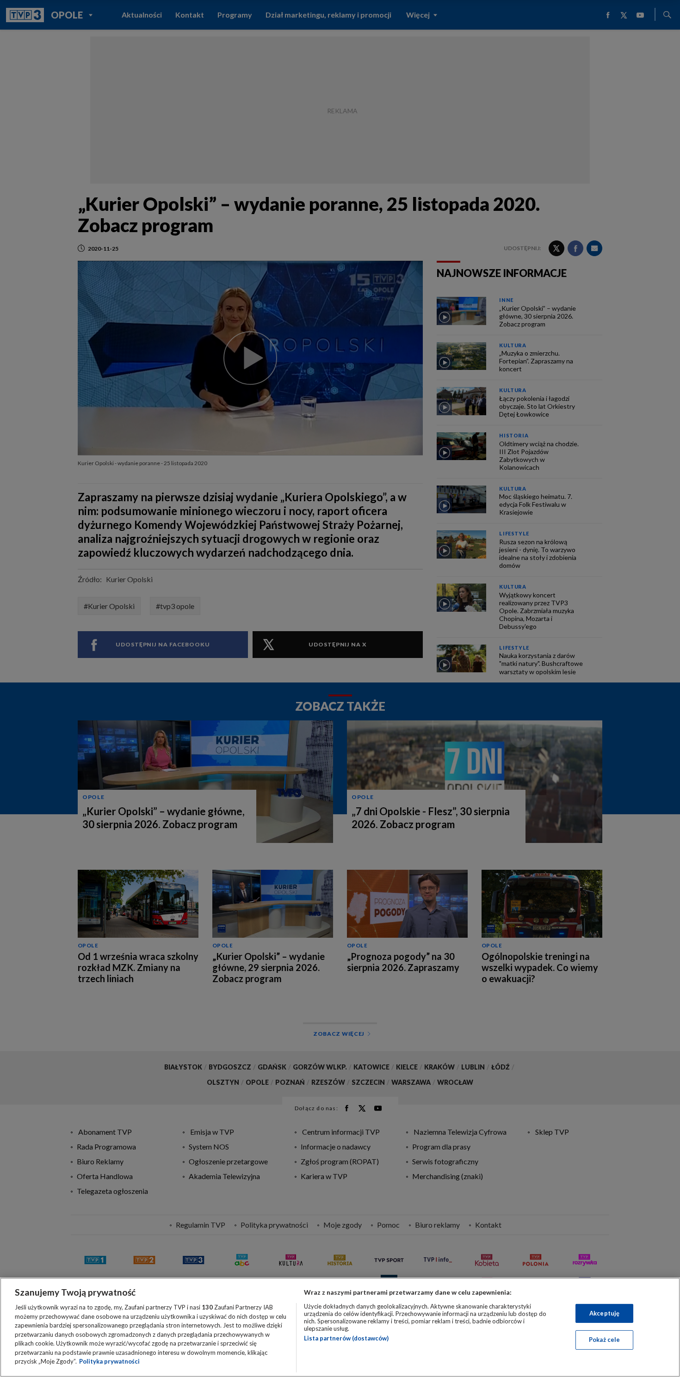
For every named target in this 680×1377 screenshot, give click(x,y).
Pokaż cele (604, 1339)
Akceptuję (604, 1313)
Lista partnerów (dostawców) (346, 1338)
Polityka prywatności (109, 1361)
